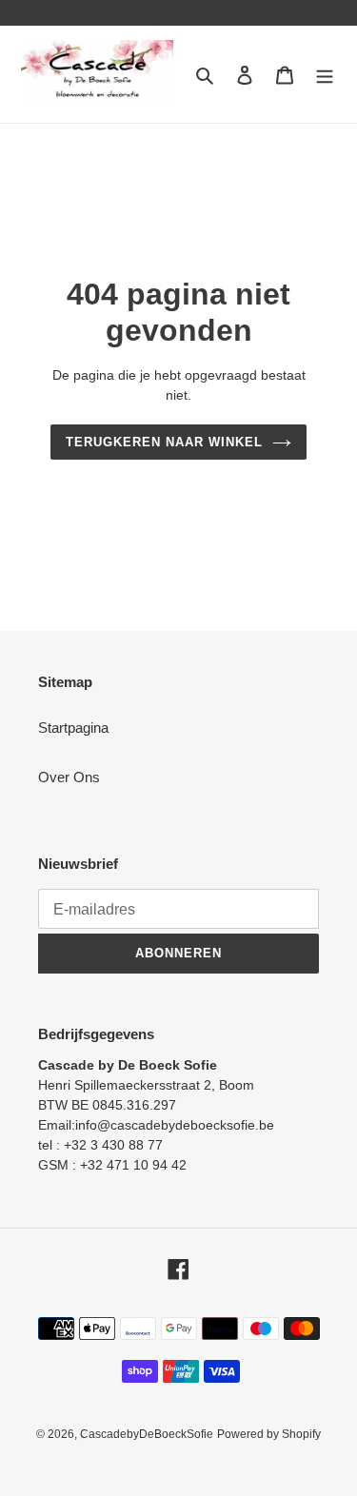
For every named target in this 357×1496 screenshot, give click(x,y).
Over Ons (69, 777)
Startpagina (73, 727)
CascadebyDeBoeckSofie (146, 1434)
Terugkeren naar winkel (165, 442)
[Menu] (325, 74)
